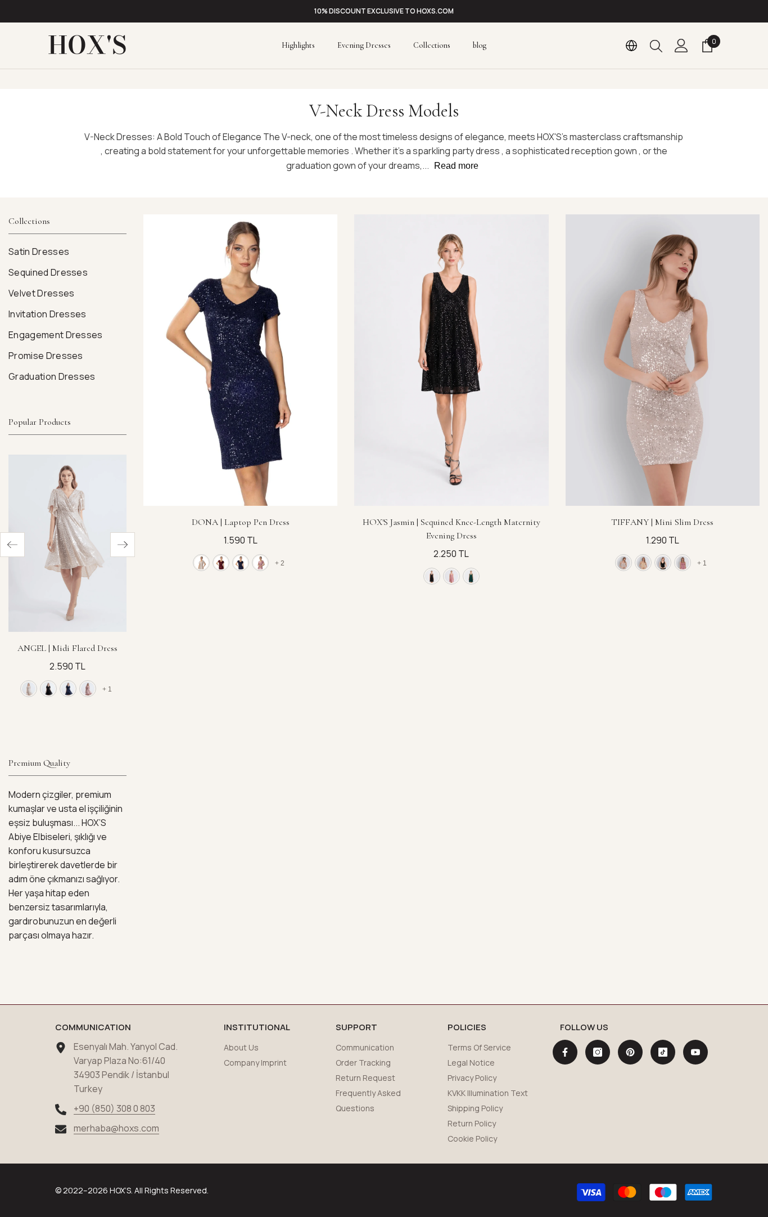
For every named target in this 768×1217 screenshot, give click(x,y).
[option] (384, 11)
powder (451, 576)
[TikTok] (662, 1052)
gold (643, 562)
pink (87, 688)
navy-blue (68, 688)
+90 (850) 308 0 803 (114, 1108)
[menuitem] (67, 251)
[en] (631, 45)
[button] (12, 544)
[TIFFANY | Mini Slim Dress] (663, 360)
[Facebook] (565, 1052)
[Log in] (681, 45)
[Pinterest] (630, 1052)
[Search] (656, 45)
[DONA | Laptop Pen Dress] (240, 360)
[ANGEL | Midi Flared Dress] (67, 543)
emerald (471, 576)
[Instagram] (597, 1052)
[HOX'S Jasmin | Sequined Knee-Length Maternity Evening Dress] (451, 360)
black (48, 688)
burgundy (221, 562)
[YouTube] (695, 1052)
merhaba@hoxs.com (116, 1128)
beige (28, 688)
